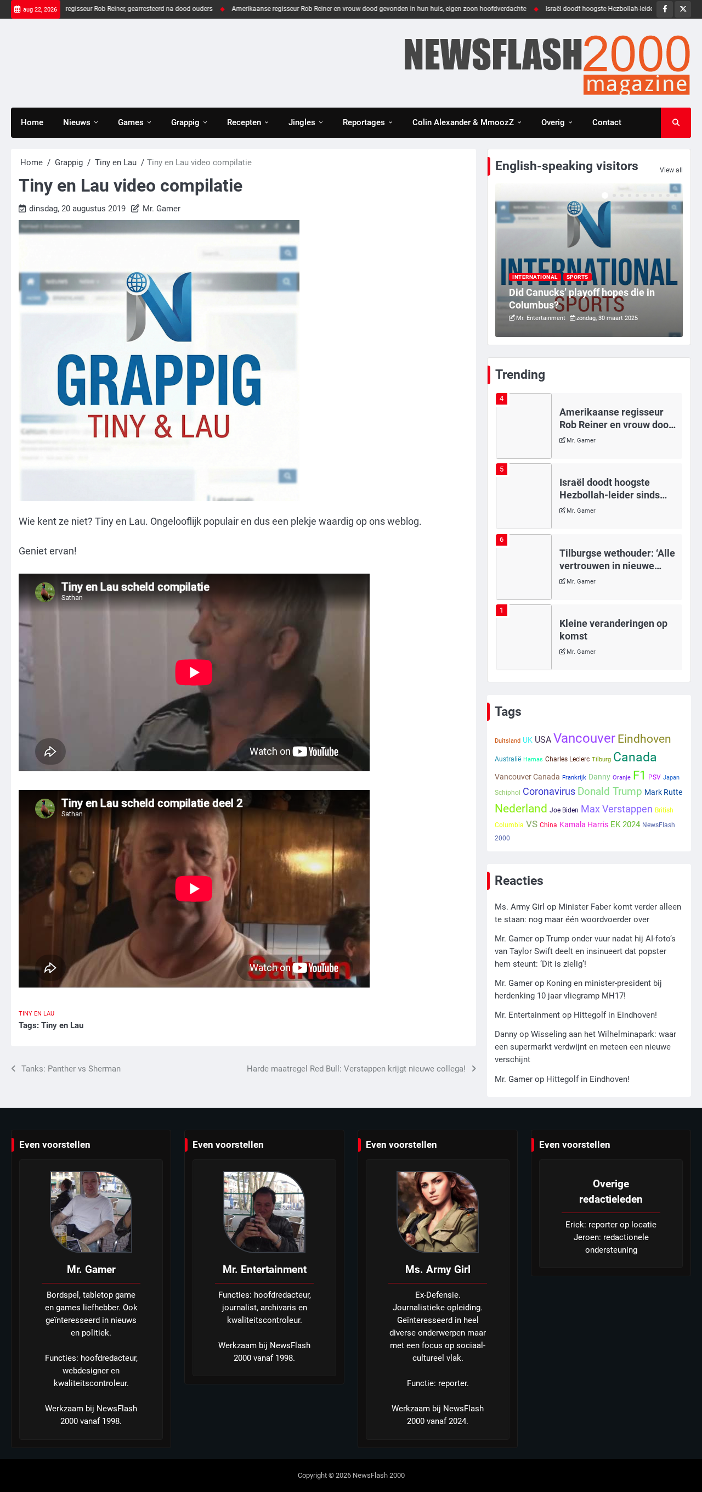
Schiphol (507, 793)
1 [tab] (605, 195)
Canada (635, 757)
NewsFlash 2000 (379, 1475)
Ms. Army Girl (585, 661)
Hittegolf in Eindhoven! (615, 1015)
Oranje (622, 777)
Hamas (533, 759)
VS (531, 823)
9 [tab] (668, 195)
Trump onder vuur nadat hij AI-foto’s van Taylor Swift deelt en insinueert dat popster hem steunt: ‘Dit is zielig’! (585, 951)
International (535, 277)
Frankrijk (574, 777)
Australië (508, 759)
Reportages (364, 122)
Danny (599, 776)
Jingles (301, 122)
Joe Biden (564, 810)
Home (32, 122)
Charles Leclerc (567, 759)
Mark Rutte (663, 792)
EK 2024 (625, 824)
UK (528, 740)
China (548, 825)
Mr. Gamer (161, 209)
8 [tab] (660, 195)
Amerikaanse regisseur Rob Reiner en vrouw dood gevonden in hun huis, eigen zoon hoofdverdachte (337, 9)
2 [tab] (614, 195)
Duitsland (507, 740)
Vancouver (584, 738)
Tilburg (601, 759)
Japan (671, 777)
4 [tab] (629, 195)
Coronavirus (549, 791)
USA (543, 739)
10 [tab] (675, 195)
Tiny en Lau (36, 1013)
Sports (577, 277)
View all (671, 170)
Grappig (185, 122)
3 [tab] (622, 195)
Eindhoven (644, 738)
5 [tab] (637, 195)
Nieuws (76, 122)
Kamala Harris (583, 824)
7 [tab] (652, 195)
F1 (639, 775)
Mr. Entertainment (540, 318)
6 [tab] (645, 195)
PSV (654, 777)
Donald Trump (610, 792)
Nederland (521, 808)
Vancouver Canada (527, 776)
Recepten (244, 122)
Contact (606, 122)
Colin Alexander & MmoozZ (463, 122)
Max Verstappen (617, 809)
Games (131, 122)
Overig (553, 122)
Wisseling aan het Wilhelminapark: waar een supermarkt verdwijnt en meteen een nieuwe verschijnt (585, 1046)
